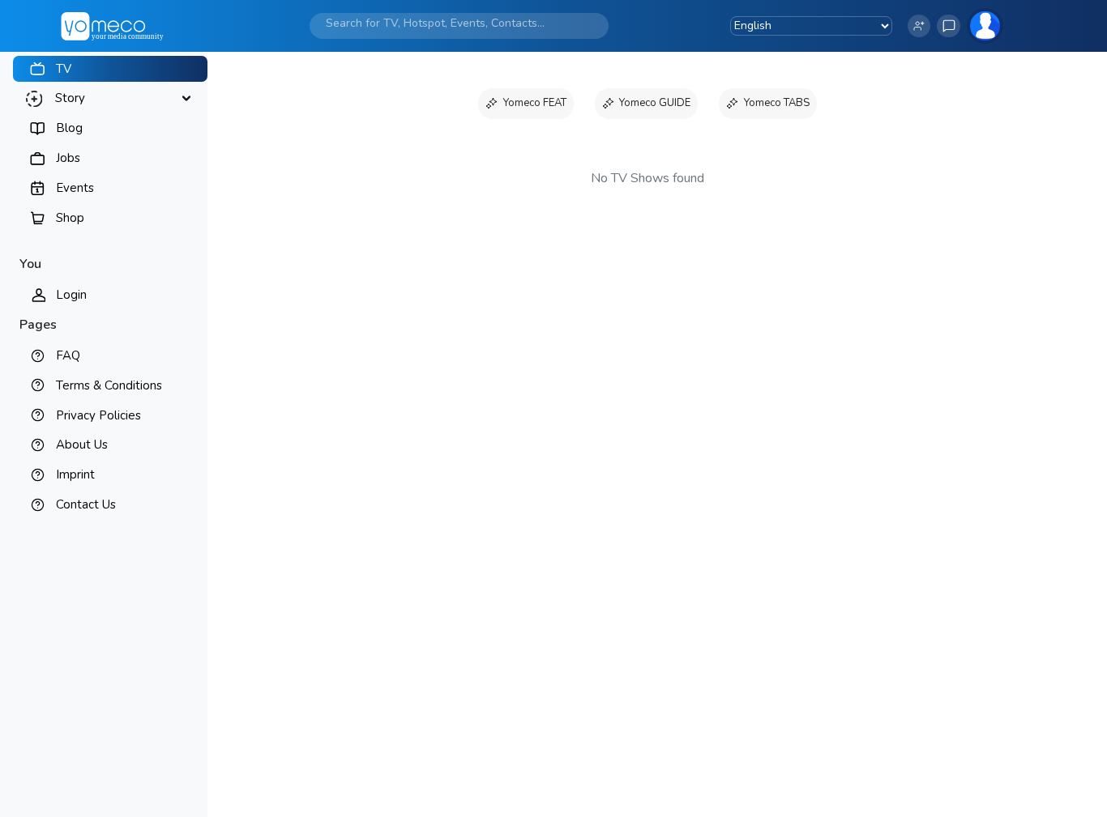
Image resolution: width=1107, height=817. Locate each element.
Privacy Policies (98, 415)
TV (63, 69)
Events (75, 188)
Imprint (75, 474)
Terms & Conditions (109, 385)
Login (71, 295)
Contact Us (86, 504)
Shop (70, 218)
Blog (69, 128)
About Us (82, 444)
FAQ (68, 355)
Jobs (68, 158)
